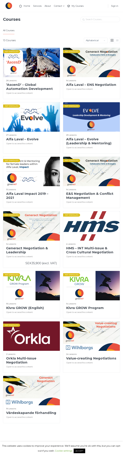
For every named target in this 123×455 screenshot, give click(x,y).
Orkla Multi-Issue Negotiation (21, 360)
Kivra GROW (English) (25, 308)
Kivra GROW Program (85, 308)
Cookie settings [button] (63, 450)
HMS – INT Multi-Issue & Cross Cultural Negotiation (89, 250)
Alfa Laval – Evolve (22, 139)
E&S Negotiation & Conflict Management (89, 196)
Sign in (114, 6)
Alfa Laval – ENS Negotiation (91, 85)
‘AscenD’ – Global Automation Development (29, 87)
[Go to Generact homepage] (8, 5)
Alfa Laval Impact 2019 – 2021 (27, 196)
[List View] (117, 40)
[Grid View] (112, 40)
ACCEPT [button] (79, 451)
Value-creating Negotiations (91, 358)
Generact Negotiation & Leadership (27, 250)
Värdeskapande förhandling (31, 413)
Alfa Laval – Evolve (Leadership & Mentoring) (88, 141)
